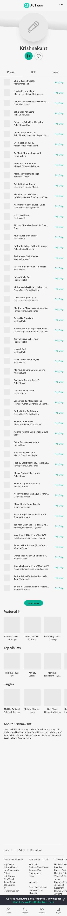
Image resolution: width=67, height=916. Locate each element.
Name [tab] (56, 72)
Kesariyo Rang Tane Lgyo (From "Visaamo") (35, 493)
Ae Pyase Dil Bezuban (25, 163)
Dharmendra (35, 873)
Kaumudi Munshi (21, 176)
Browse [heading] (33, 882)
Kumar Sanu (9, 882)
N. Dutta (30, 249)
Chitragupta (37, 94)
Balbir (28, 94)
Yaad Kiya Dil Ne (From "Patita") (30, 535)
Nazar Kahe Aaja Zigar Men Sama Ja (32, 328)
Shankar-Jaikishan (30, 166)
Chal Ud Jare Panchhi (24, 81)
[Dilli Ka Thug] (12, 661)
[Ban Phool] (52, 697)
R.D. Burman (9, 885)
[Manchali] (52, 661)
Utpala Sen (19, 187)
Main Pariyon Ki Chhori (25, 194)
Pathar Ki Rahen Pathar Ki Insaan (30, 246)
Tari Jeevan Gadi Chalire (26, 256)
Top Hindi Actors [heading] (39, 860)
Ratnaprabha (20, 311)
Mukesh (17, 166)
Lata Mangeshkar (22, 197)
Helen (31, 876)
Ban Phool (52, 709)
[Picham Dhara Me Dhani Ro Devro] (32, 697)
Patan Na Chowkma (23, 318)
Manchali (52, 672)
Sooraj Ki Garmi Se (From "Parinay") (32, 586)
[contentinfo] (33, 883)
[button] (38, 56)
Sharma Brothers (22, 517)
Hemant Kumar (21, 403)
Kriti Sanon (34, 864)
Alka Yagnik (9, 879)
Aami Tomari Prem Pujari (26, 359)
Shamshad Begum (34, 135)
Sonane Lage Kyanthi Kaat (27, 483)
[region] (33, 850)
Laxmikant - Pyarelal (31, 527)
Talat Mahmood (21, 579)
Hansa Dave (19, 238)
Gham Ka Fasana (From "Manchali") (31, 566)
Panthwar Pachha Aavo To (27, 380)
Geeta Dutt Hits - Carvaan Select (32, 636)
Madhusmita (20, 145)
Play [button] (29, 56)
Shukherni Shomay (23, 421)
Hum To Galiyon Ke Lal (25, 297)
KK (5, 887)
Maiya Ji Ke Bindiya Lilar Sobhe (29, 370)
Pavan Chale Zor (22, 277)
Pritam (7, 873)
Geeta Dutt (19, 104)
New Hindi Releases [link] (38, 887)
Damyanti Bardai (22, 496)
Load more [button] (33, 603)
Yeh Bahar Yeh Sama (24, 111)
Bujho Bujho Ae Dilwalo (26, 411)
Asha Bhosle (19, 114)
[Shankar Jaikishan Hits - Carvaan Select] (12, 625)
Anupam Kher (35, 870)
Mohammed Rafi (21, 83)
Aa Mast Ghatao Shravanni (27, 153)
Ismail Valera (20, 156)
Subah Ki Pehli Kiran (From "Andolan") (33, 545)
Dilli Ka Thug (12, 672)
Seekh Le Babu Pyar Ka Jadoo (28, 122)
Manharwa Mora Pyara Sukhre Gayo (32, 308)
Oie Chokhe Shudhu (24, 142)
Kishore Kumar (21, 548)
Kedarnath (59, 887)
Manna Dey (19, 94)
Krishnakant (33, 48)
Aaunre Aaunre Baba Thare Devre (31, 431)
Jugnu (57, 879)
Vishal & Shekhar (21, 424)
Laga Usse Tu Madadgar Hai (28, 401)
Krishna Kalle (20, 321)
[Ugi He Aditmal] (12, 697)
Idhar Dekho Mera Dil (25, 132)
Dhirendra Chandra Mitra (41, 403)
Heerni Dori (20, 349)
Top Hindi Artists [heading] (14, 860)
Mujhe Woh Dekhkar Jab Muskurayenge (34, 287)
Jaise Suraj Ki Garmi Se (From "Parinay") (34, 514)
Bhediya (58, 867)
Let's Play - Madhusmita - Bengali (52, 636)
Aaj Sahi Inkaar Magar (25, 184)
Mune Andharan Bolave (26, 235)
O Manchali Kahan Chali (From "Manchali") (35, 555)
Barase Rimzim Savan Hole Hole (30, 266)
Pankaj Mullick (32, 187)
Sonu (16, 228)
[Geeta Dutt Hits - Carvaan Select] (32, 625)
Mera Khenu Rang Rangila (27, 504)
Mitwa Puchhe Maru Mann (27, 473)
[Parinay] (32, 661)
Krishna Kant (20, 372)
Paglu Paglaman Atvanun (26, 442)
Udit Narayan (10, 876)
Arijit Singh (9, 864)
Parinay (32, 672)
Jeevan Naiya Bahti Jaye (26, 339)
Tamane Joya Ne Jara (24, 452)
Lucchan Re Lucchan (24, 390)
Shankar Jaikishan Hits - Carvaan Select (12, 636)
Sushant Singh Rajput (39, 867)
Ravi (28, 104)
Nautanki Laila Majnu (24, 91)
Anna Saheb (32, 311)
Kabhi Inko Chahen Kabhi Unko (29, 204)
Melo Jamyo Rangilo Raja (26, 173)
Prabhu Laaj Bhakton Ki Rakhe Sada (32, 462)
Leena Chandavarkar (38, 569)
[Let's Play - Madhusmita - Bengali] (52, 625)
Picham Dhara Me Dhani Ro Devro (31, 225)
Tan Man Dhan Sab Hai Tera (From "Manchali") (37, 524)
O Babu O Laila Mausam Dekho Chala (32, 101)
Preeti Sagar (31, 455)
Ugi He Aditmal (21, 215)
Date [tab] (33, 72)
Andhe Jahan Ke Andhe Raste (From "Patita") (36, 576)
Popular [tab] (11, 72)
